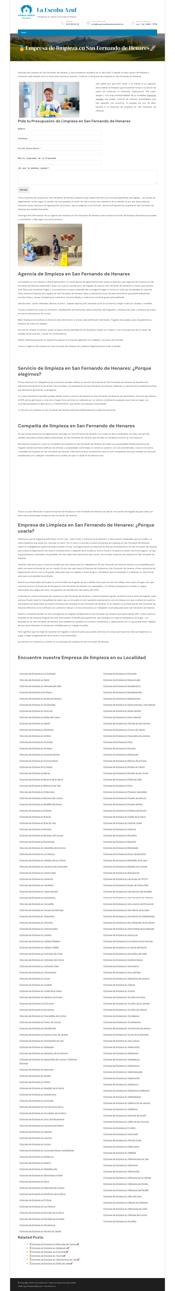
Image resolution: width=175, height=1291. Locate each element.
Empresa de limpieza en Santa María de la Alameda (128, 928)
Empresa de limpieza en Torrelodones (122, 1022)
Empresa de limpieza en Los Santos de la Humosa (128, 941)
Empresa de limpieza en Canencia (36, 879)
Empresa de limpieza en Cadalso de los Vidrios (43, 860)
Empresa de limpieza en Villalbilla (119, 1152)
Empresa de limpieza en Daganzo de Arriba (41, 997)
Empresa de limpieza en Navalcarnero (122, 698)
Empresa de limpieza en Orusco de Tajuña (124, 729)
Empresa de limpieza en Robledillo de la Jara (125, 860)
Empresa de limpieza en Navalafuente (121, 686)
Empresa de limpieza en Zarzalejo (119, 1221)
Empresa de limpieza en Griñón (35, 1082)
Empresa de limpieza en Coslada (36, 984)
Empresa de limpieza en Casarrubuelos (39, 891)
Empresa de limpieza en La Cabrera (37, 854)
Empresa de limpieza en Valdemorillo (121, 1078)
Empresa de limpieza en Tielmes (119, 984)
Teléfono (22, 138)
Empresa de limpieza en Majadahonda (38, 1169)
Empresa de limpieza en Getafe (35, 1075)
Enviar (24, 190)
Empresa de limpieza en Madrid (35, 1162)
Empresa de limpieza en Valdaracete (121, 1047)
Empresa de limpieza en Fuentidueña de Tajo (42, 1040)
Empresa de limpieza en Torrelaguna (121, 1015)
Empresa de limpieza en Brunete (35, 829)
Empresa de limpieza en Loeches (36, 1137)
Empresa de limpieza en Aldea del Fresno (40, 717)
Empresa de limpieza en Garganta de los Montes (44, 1053)
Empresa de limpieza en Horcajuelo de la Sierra (43, 1113)
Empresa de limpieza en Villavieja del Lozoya (125, 1215)
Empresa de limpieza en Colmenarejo (38, 972)
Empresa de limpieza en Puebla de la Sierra (124, 816)
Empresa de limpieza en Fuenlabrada (38, 1028)
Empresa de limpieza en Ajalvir (35, 679)
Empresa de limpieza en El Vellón (119, 1127)
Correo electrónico (30, 148)
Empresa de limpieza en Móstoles (120, 673)
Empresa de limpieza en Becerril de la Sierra (41, 779)
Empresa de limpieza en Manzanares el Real (41, 1175)
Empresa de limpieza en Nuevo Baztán (122, 717)
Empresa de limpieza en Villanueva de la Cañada (127, 1177)
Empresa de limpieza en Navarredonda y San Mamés (129, 704)
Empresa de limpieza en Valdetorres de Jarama (126, 1103)
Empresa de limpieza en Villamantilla (121, 1171)
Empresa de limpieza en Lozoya (35, 1144)
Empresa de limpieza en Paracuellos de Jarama (126, 735)
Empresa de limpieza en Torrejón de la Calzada (126, 1003)
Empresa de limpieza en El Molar (36, 1200)
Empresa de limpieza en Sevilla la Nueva (123, 959)
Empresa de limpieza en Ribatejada (120, 847)
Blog (23, 32)
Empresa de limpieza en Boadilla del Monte (41, 804)
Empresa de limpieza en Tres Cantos (121, 1040)
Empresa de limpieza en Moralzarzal (37, 1225)
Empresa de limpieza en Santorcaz (120, 935)
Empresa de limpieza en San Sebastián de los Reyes (129, 922)
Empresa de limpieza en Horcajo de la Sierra (41, 1106)
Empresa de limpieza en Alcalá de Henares (40, 698)
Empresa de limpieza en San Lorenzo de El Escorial (128, 903)
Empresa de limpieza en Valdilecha (120, 1109)
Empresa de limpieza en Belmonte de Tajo (40, 785)
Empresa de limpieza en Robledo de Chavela (125, 866)
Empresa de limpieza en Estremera (37, 1009)
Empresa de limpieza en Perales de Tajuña (124, 767)
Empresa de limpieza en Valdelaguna (121, 1059)
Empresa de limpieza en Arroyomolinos (39, 760)
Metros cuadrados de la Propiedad (37, 158)
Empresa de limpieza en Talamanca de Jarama (126, 978)
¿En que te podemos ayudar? (33, 168)
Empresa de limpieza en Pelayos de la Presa (124, 760)
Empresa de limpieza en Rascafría (120, 835)
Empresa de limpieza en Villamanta (120, 1165)
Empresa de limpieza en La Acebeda (37, 673)
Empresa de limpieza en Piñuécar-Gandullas (125, 791)
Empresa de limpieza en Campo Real (38, 872)
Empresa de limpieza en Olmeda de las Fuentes (126, 723)
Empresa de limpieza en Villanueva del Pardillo (126, 1190)
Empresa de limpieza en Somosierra (121, 966)
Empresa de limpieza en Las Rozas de (121, 879)
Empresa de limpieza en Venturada (120, 1134)
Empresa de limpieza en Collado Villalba (39, 947)
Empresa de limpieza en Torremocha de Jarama (127, 1028)
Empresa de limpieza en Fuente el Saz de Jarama (44, 1034)
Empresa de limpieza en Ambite (35, 735)
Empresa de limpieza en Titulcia (119, 991)
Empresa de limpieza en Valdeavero (121, 1053)
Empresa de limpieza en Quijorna (119, 829)
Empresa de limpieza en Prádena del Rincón (124, 810)
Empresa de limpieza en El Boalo (35, 810)
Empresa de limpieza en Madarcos (37, 1156)
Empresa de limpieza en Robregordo (121, 872)
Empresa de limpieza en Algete (35, 723)
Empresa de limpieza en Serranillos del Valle (125, 953)
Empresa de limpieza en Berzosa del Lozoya (41, 798)
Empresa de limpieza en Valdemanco (121, 1065)
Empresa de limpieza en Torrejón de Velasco (125, 1009)
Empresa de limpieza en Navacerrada (121, 679)
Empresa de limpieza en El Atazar (36, 767)
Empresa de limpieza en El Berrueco (37, 791)
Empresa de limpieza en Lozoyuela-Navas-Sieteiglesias (47, 1150)
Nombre (21, 129)
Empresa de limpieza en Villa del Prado (122, 1140)
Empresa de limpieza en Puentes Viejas (122, 823)
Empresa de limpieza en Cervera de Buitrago (42, 910)
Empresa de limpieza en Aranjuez (36, 748)
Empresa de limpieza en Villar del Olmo (122, 1196)
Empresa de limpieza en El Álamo (36, 692)
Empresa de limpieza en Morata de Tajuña (40, 1231)
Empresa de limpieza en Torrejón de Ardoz (124, 997)
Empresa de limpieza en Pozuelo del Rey (123, 804)
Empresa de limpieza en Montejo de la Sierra (42, 1212)
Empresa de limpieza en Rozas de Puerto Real (125, 885)
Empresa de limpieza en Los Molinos (37, 1206)
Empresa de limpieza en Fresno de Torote (40, 1022)
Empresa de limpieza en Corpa (35, 978)
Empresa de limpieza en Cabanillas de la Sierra (43, 847)
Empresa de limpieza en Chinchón (36, 922)
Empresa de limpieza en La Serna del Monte (125, 947)
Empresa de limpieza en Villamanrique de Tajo (126, 1159)
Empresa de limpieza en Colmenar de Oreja (41, 953)
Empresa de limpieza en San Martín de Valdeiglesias (129, 916)
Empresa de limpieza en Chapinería (37, 916)
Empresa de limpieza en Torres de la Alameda (125, 1034)
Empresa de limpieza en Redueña (119, 841)
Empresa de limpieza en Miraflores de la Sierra (42, 1194)
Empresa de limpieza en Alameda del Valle (40, 686)
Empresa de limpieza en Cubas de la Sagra (41, 991)
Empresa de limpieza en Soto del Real (122, 972)
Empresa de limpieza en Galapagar (37, 1047)
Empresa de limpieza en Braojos (35, 816)
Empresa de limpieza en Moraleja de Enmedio (42, 1218)
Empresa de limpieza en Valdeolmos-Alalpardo (126, 1090)
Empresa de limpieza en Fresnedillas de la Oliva (43, 1015)
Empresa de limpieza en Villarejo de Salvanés (125, 1202)
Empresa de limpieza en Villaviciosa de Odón (125, 1208)
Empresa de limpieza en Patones (119, 748)
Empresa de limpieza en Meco (34, 1181)
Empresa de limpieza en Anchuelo (36, 742)
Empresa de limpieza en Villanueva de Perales (125, 1183)
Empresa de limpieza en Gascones (37, 1069)
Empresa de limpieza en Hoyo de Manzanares (42, 1119)
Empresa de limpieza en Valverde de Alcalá (124, 1115)
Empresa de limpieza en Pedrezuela (120, 754)
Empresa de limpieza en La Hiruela (36, 1100)
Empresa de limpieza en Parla (117, 742)
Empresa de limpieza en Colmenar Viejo (39, 966)
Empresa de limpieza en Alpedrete (37, 729)
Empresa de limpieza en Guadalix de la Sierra (42, 1088)
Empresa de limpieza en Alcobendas (37, 704)
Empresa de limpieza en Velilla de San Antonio (126, 1121)
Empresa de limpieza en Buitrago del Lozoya (41, 835)
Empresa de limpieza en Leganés (36, 1131)
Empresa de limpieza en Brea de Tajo (38, 823)
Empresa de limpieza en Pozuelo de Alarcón (124, 798)
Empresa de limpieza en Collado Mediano (40, 941)
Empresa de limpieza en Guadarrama (38, 1094)
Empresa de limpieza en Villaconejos (121, 1146)
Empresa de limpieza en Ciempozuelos (39, 928)
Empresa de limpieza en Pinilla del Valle (122, 779)
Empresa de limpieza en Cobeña (35, 935)
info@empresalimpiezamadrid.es (107, 24)
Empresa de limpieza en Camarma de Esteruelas (44, 866)
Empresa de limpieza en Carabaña (36, 885)
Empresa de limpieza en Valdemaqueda (122, 1071)
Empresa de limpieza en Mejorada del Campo (42, 1187)
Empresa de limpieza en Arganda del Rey (40, 754)
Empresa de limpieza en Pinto (118, 785)
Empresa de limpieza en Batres (35, 773)
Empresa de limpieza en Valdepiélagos (122, 1096)
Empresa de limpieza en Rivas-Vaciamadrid (124, 854)
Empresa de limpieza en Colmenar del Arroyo (42, 959)
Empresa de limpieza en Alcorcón (36, 710)
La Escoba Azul (56, 10)
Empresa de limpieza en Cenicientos (37, 897)
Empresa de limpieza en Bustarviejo (37, 841)
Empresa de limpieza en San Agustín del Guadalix (127, 891)
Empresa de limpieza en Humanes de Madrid (41, 1125)
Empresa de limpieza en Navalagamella (122, 692)
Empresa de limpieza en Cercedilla (37, 903)
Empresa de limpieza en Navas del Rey (122, 710)
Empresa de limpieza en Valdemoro (120, 1084)
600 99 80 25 (72, 24)
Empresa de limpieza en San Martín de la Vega (126, 910)
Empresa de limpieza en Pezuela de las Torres (125, 773)
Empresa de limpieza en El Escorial (37, 1003)
